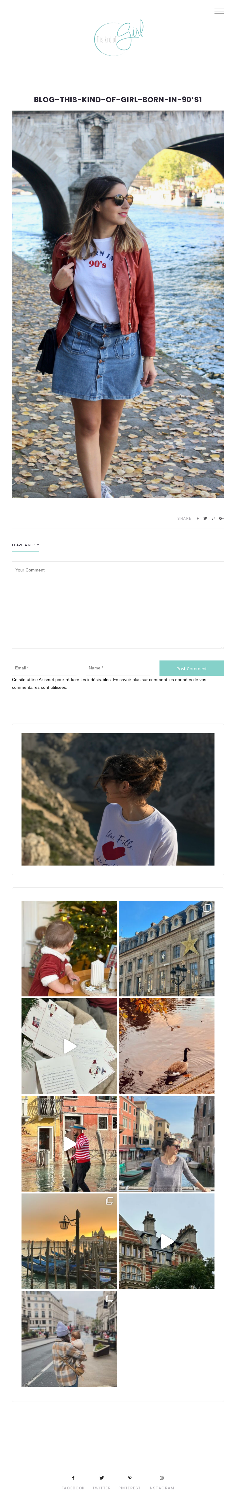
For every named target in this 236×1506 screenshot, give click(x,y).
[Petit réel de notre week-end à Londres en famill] (166, 1241)
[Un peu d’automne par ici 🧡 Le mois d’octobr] (166, 1046)
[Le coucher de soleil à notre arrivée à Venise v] (69, 1241)
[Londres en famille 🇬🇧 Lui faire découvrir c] (69, 1339)
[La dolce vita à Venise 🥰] (166, 1144)
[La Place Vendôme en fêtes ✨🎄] (166, 948)
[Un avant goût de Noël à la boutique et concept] (69, 1046)
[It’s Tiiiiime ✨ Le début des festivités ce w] (69, 948)
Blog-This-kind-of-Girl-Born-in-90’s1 (118, 99)
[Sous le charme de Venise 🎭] (69, 1144)
